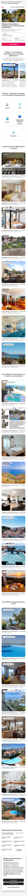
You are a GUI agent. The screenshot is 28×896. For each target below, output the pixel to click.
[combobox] (13, 35)
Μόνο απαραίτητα (13, 883)
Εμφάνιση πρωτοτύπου (13, 3)
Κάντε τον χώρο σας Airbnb (18, 7)
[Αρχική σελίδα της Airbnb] (3, 7)
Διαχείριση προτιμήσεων (13, 887)
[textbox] (7, 40)
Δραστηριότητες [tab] (19, 833)
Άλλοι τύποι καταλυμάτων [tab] (8, 833)
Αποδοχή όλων (13, 880)
